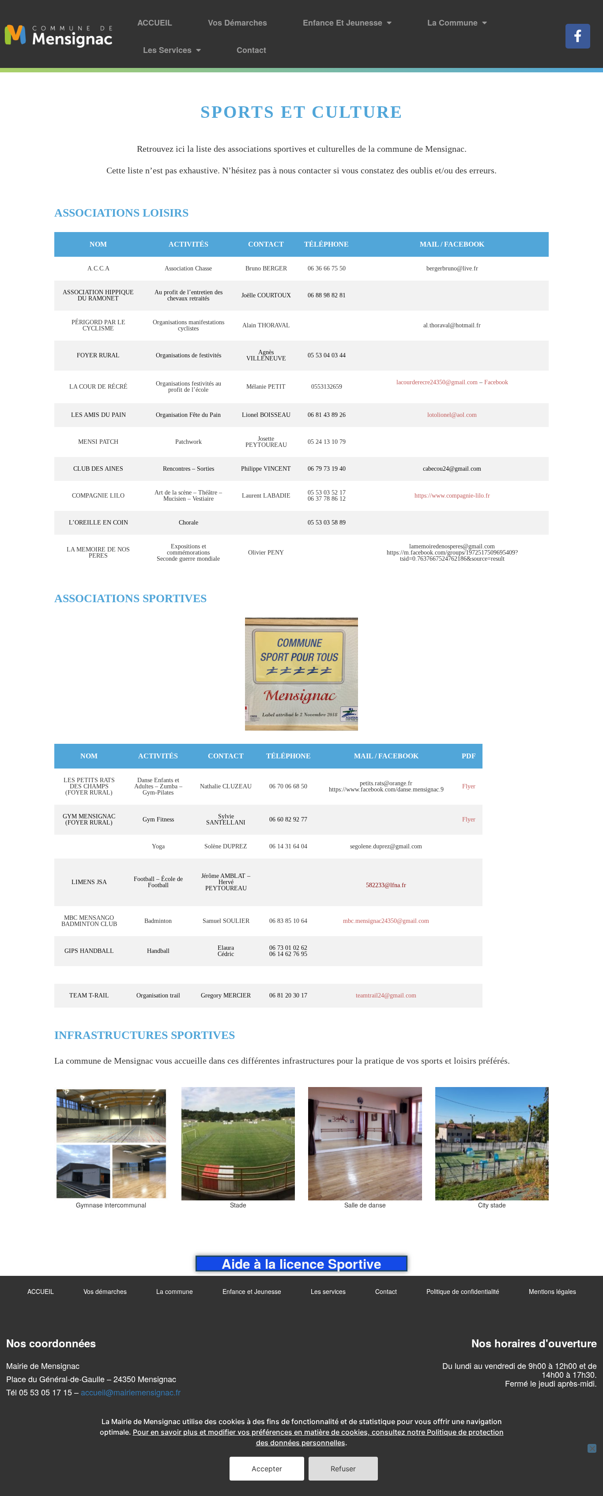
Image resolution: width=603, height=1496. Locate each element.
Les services (167, 50)
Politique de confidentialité (462, 1291)
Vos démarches (237, 22)
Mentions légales (552, 1291)
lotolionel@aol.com (452, 415)
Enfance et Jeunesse (342, 22)
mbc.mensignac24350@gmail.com (386, 921)
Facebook (496, 382)
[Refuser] (592, 1448)
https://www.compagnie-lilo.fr (452, 495)
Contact (251, 50)
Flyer (468, 786)
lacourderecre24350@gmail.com (437, 382)
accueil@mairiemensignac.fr (131, 1392)
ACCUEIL (154, 22)
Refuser (343, 1468)
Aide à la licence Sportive (301, 1263)
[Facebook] (577, 36)
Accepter (267, 1468)
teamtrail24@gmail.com (386, 995)
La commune (452, 22)
